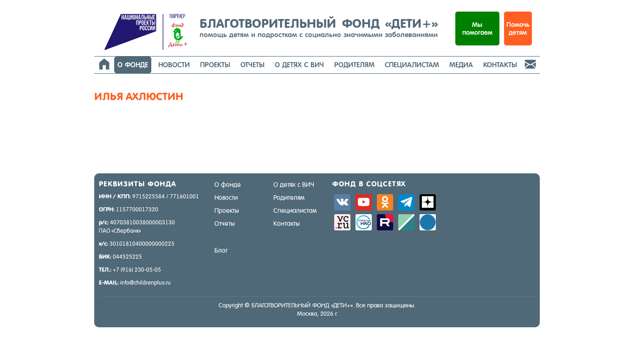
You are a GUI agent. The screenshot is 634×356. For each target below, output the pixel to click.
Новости (174, 65)
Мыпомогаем (477, 28)
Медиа (461, 65)
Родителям (354, 65)
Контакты (500, 65)
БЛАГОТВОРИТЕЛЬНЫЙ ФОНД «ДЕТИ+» (319, 27)
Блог (221, 250)
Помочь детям (518, 28)
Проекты (215, 65)
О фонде (132, 65)
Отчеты (252, 65)
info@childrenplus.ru (145, 283)
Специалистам (412, 65)
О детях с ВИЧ (299, 65)
